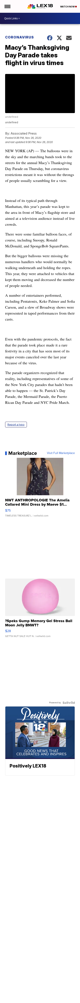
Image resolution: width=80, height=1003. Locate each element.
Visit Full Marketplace (61, 453)
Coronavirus (19, 37)
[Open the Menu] (7, 6)
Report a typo (16, 424)
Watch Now (67, 6)
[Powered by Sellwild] (69, 702)
